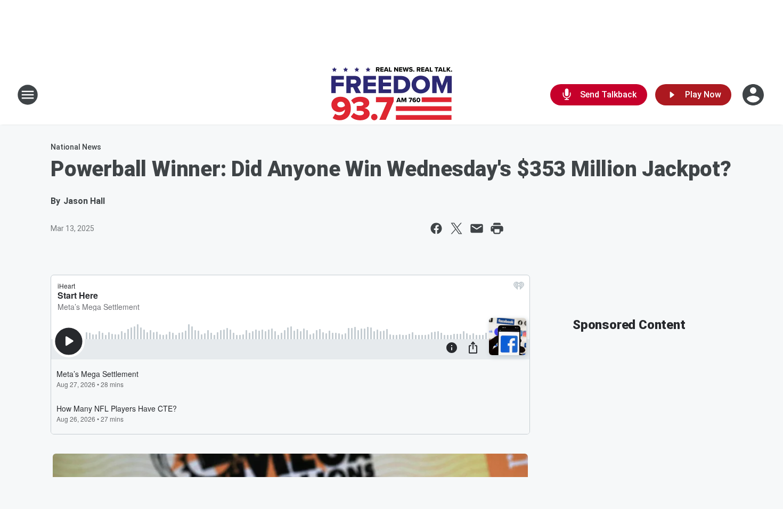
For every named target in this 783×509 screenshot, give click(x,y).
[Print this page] (497, 228)
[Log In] (754, 94)
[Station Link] (391, 94)
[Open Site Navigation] (27, 94)
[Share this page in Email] (476, 228)
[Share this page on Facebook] (436, 228)
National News (76, 147)
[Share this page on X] (456, 228)
